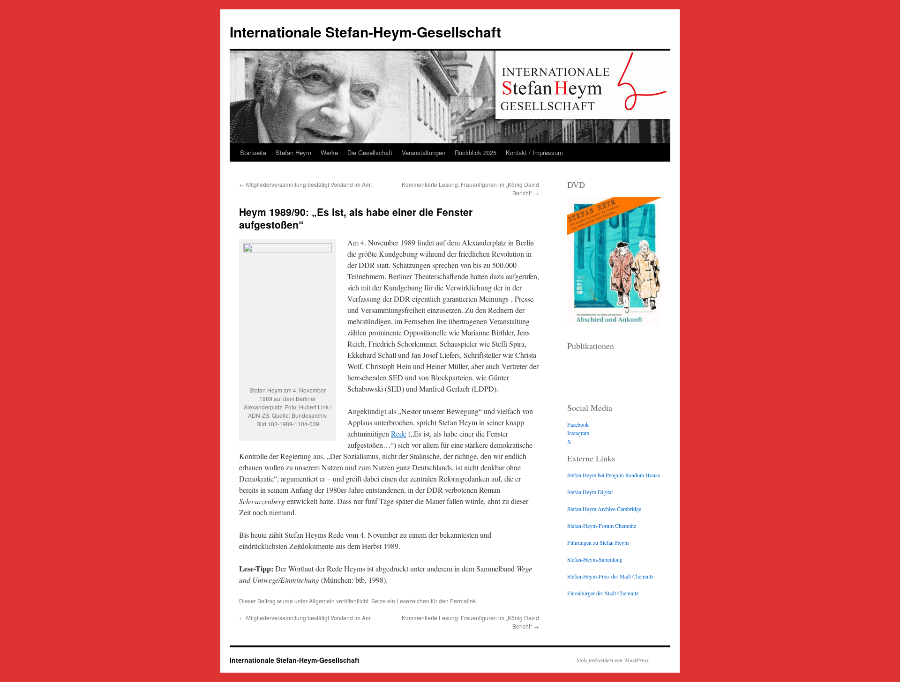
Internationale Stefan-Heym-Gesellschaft (365, 32)
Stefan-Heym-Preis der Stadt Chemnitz (610, 576)
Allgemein (322, 601)
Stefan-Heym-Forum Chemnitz (601, 525)
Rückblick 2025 (475, 152)
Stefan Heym (293, 152)
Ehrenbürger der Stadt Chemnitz (602, 593)
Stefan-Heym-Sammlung (594, 559)
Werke (329, 152)
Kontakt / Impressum (534, 152)
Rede (398, 433)
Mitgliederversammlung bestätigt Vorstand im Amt (305, 184)
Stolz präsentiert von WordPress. (613, 660)
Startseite (253, 152)
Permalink (463, 601)
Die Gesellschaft (369, 152)
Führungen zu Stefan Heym (598, 542)
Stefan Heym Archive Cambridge (604, 508)
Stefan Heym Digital (590, 492)
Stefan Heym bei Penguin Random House (613, 475)
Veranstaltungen (423, 152)
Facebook (578, 424)
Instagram (578, 433)
